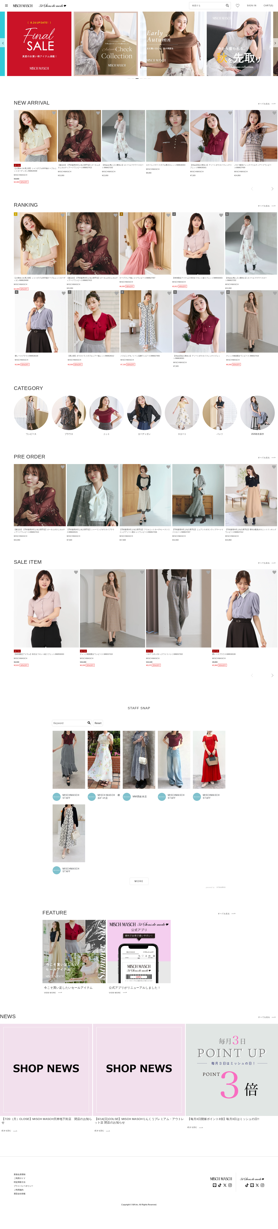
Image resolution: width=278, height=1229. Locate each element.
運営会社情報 (19, 1194)
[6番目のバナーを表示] (149, 78)
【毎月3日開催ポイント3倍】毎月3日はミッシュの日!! (223, 1119)
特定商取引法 (19, 1182)
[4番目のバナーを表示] (141, 78)
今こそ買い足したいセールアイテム (68, 987)
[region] (139, 44)
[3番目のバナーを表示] (137, 78)
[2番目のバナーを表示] (133, 78)
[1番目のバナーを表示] (129, 78)
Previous (252, 189)
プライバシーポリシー (23, 1186)
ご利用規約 (18, 1190)
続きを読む (6, 1131)
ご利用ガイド (19, 1178)
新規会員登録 (19, 1174)
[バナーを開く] (39, 44)
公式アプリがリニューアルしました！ (135, 987)
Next (272, 189)
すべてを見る (264, 104)
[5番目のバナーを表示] (145, 78)
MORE (139, 881)
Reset (98, 723)
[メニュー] (6, 5)
